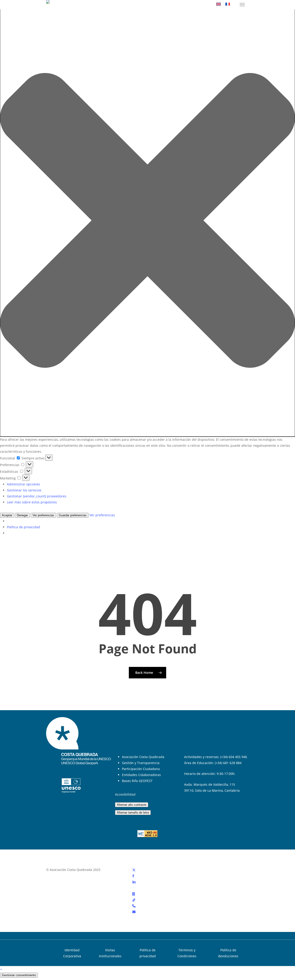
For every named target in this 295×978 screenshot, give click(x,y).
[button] (242, 4)
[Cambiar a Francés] (227, 5)
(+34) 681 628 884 (228, 763)
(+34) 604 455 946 (233, 757)
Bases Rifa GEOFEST (137, 781)
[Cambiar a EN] (218, 5)
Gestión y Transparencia (140, 763)
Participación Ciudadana (141, 769)
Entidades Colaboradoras (141, 775)
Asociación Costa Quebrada (143, 757)
